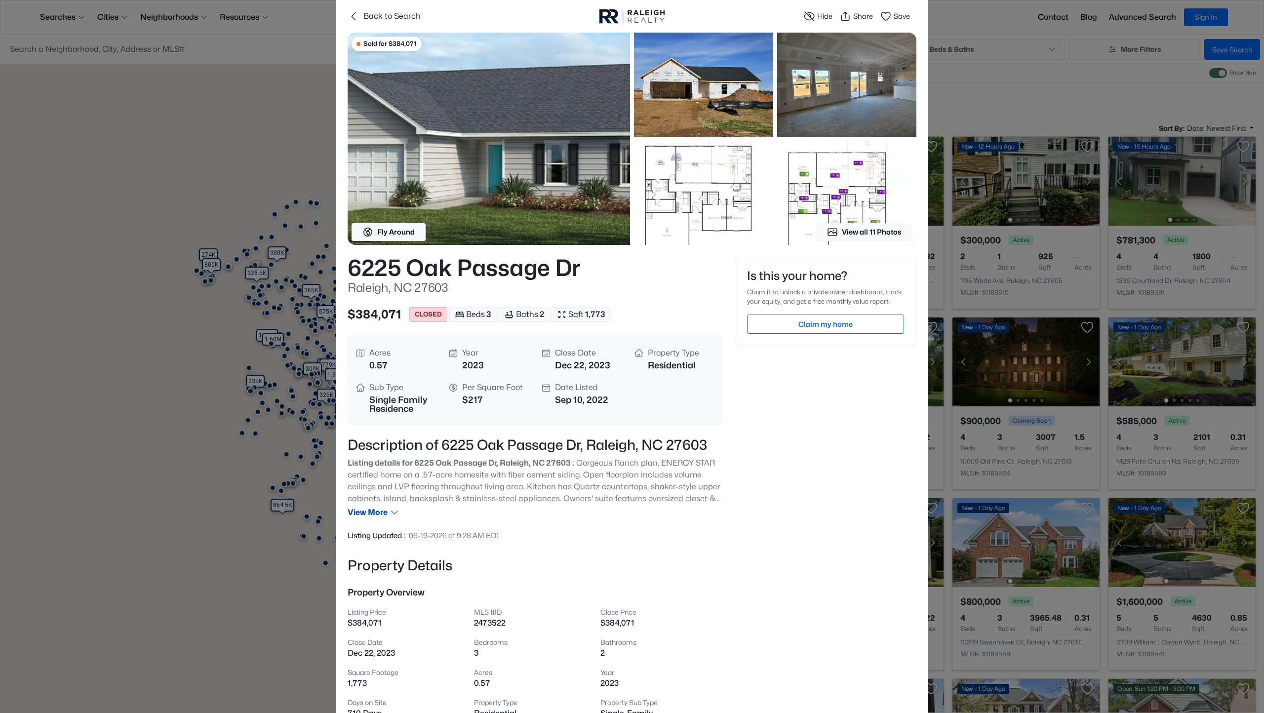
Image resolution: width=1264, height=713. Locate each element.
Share (863, 16)
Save (902, 16)
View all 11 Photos (872, 232)
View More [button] (368, 512)
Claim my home (825, 324)
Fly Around (396, 232)
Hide (824, 16)
